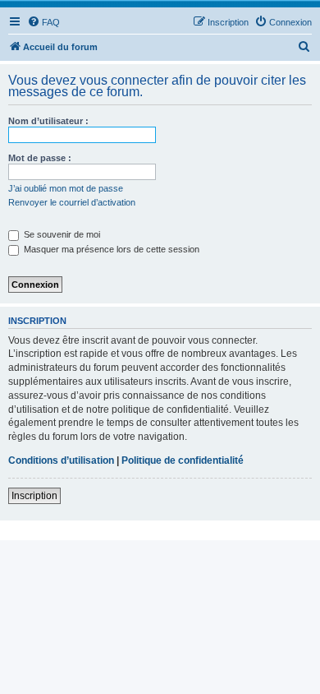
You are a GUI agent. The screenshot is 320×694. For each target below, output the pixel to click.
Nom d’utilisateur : (48, 121)
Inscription (34, 496)
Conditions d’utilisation (61, 460)
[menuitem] (43, 22)
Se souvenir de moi (60, 234)
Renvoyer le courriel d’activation (71, 202)
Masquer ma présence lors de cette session (110, 249)
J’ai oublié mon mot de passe (65, 188)
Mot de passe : (39, 158)
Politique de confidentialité (182, 460)
